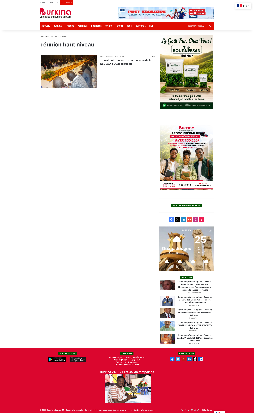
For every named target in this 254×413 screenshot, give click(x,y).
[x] (178, 361)
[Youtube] (183, 361)
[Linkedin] (189, 361)
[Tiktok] (195, 361)
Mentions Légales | (117, 357)
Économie (96, 26)
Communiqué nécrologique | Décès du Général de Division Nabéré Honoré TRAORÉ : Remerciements (195, 300)
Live (151, 26)
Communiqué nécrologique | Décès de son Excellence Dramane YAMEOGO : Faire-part (195, 312)
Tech (129, 26)
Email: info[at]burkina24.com (127, 365)
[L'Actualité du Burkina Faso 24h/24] (55, 13)
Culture (140, 26)
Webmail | (126, 360)
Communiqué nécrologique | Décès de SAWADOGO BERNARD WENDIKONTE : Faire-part (195, 325)
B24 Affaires (207, 410)
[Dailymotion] (200, 361)
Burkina (58, 26)
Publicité (117, 360)
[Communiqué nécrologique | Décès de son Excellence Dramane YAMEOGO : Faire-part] (167, 313)
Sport (120, 26)
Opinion (109, 26)
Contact (141, 357)
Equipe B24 (135, 360)
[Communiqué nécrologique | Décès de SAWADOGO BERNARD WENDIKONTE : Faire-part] (167, 326)
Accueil (46, 26)
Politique (83, 26)
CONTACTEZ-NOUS (196, 26)
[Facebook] (172, 361)
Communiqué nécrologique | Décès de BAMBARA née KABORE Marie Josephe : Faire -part (195, 338)
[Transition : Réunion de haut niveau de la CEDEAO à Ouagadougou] (69, 71)
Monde (70, 26)
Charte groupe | (131, 357)
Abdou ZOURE (107, 56)
